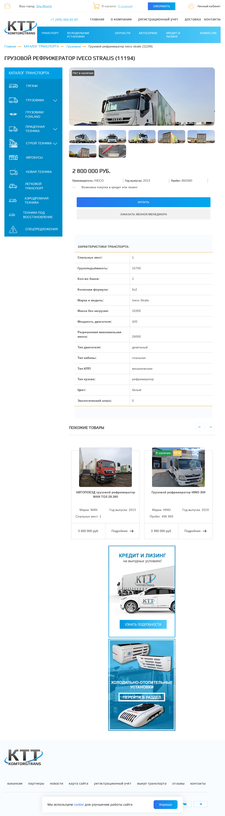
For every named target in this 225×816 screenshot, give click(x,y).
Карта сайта (78, 783)
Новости (56, 783)
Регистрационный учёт (112, 783)
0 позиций (125, 6)
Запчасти (122, 33)
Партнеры (36, 783)
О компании (121, 19)
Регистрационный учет (158, 19)
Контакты (212, 19)
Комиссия (208, 33)
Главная (97, 19)
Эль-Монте (44, 6)
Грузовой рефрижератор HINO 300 (178, 492)
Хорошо (165, 804)
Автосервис (148, 33)
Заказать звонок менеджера (143, 214)
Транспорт (50, 33)
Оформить (161, 6)
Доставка (193, 19)
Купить (143, 202)
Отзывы (178, 783)
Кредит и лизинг (173, 34)
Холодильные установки (78, 34)
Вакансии (14, 783)
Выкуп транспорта (152, 783)
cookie (79, 804)
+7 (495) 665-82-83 (64, 19)
